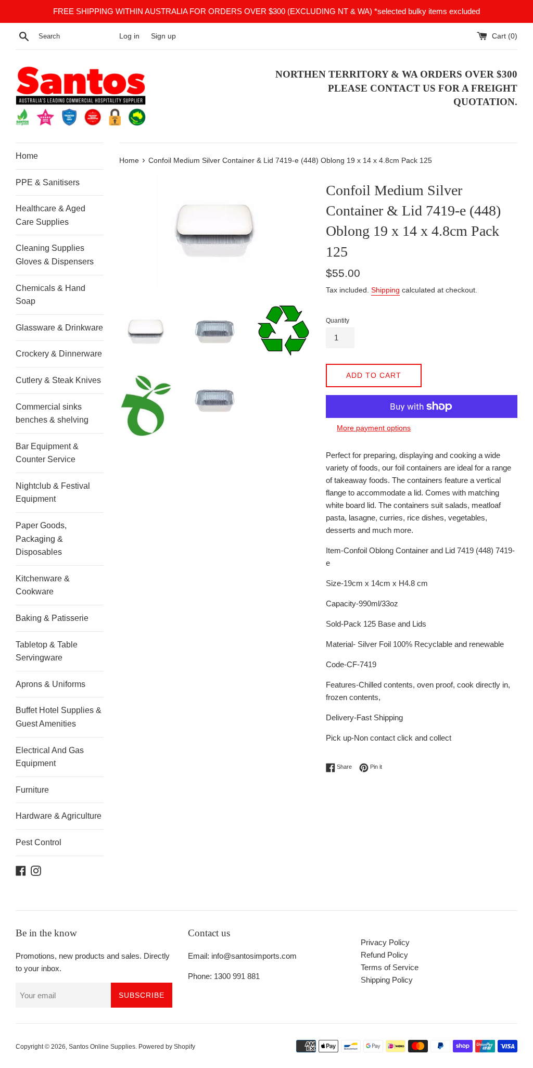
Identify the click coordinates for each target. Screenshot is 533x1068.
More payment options (374, 428)
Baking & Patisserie (52, 618)
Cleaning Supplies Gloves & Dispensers (55, 255)
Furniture (32, 789)
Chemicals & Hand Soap (50, 295)
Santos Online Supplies (102, 1046)
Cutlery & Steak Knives (58, 380)
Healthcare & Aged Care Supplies (50, 215)
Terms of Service (389, 967)
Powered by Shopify (166, 1046)
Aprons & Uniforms (50, 684)
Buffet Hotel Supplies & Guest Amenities (58, 717)
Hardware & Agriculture (58, 815)
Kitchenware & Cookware (43, 585)
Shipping (385, 290)
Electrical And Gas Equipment (50, 757)
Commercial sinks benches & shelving (52, 413)
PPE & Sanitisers (48, 182)
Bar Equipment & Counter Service (47, 453)
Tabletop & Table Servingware (47, 651)
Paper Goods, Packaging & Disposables (41, 538)
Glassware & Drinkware (59, 327)
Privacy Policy (385, 942)
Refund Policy (384, 954)
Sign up (163, 36)
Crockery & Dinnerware (59, 353)
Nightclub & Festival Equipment (53, 492)
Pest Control (38, 842)
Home (27, 155)
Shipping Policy (387, 979)
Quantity (337, 320)
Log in (129, 36)
